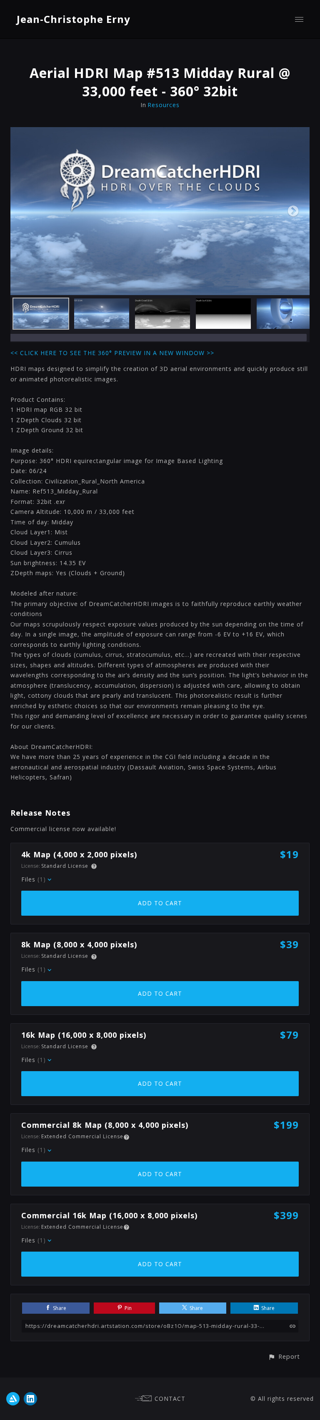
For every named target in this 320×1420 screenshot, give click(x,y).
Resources (164, 105)
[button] (284, 1356)
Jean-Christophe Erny (73, 19)
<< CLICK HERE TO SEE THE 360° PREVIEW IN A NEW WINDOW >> (112, 353)
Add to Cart (160, 903)
